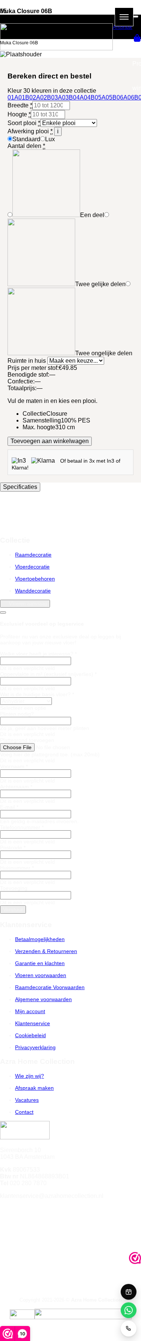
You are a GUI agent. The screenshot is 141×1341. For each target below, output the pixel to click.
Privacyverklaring (35, 1047)
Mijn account (30, 1011)
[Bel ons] (128, 1328)
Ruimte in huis (27, 360)
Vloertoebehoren (35, 579)
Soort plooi (24, 123)
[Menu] (124, 17)
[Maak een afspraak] (128, 1292)
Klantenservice (32, 1023)
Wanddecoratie (33, 591)
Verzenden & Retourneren (46, 951)
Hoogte (19, 114)
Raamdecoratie (33, 555)
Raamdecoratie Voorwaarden (50, 987)
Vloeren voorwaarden (40, 975)
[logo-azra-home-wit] (56, 48)
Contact (24, 1112)
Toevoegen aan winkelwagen (50, 441)
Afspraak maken (34, 1088)
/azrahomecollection (36, 1210)
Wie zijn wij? (29, 1076)
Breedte (20, 105)
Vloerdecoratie (32, 567)
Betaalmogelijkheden (40, 939)
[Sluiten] (135, 16)
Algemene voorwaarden (43, 999)
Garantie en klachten (40, 963)
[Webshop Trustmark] (135, 1259)
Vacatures (27, 1100)
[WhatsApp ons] (128, 1310)
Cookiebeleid (30, 1035)
